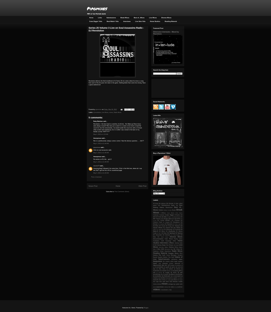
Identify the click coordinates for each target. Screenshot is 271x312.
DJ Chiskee (175, 220)
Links (100, 17)
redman (166, 287)
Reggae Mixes (173, 253)
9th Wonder (170, 203)
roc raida (171, 287)
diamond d (178, 263)
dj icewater (163, 270)
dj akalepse (178, 265)
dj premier (179, 274)
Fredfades (156, 241)
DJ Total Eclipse (175, 235)
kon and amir (164, 281)
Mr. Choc (177, 249)
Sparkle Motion (162, 257)
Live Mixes (153, 17)
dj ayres (172, 267)
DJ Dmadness (175, 222)
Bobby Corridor (168, 210)
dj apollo (166, 267)
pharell (155, 287)
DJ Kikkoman (168, 229)
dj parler (165, 274)
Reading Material (171, 21)
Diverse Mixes (166, 17)
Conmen (161, 215)
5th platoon (162, 203)
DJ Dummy (161, 224)
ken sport (180, 279)
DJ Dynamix (169, 224)
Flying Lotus (178, 239)
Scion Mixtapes (171, 255)
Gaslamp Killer (171, 241)
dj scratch (177, 276)
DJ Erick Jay (176, 224)
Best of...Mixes (139, 17)
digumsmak (157, 265)
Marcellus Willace (163, 247)
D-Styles (177, 215)
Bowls (174, 210)
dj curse (178, 267)
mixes (111, 112)
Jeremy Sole (179, 243)
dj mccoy (159, 272)
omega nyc (172, 284)
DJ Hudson (166, 227)
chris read (173, 261)
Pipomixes (97, 8)
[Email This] (125, 110)
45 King (155, 203)
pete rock (179, 284)
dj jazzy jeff (177, 270)
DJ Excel (162, 226)
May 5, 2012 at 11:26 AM (101, 173)
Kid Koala (176, 245)
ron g (175, 287)
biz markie (166, 261)
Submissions (111, 17)
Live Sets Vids (140, 21)
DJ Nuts (164, 233)
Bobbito (161, 210)
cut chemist (163, 263)
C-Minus (163, 213)
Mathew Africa (173, 247)
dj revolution (97, 112)
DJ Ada (164, 217)
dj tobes (180, 278)
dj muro (173, 272)
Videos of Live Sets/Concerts (167, 258)
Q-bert (162, 251)
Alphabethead (165, 205)
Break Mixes (124, 17)
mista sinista (157, 284)
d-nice (171, 263)
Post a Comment (96, 177)
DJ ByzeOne (176, 218)
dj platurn (172, 274)
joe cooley (168, 279)
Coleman (156, 215)
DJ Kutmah (176, 229)
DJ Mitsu (162, 231)
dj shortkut (162, 278)
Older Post (142, 186)
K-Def (155, 245)
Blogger (146, 308)
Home (91, 17)
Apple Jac (174, 205)
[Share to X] (129, 110)
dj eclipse (170, 269)
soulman (179, 287)
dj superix (174, 278)
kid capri (156, 281)
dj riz (172, 276)
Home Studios (155, 21)
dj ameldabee (159, 267)
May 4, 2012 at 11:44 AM (101, 143)
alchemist (174, 259)
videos (156, 289)
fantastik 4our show (159, 280)
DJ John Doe (160, 229)
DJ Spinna (179, 233)
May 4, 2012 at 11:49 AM (101, 162)
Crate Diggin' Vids (95, 21)
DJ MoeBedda (170, 231)
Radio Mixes (117, 112)
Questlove (168, 251)
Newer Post (93, 186)
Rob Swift (162, 255)
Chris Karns (178, 213)
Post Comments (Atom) (122, 191)
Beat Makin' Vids (113, 21)
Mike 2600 (160, 249)
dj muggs (166, 272)
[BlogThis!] (127, 110)
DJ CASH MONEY (163, 220)
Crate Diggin (169, 215)
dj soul (168, 278)
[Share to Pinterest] (133, 110)
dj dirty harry (160, 269)
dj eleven (177, 269)
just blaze (174, 280)
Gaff (162, 241)
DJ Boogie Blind (166, 218)
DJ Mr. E (159, 233)
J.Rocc (171, 243)
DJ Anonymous (176, 217)
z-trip (169, 290)
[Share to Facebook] (131, 110)
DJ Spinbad (171, 233)
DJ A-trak (158, 217)
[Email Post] (121, 109)
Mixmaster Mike (169, 249)
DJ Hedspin (176, 226)
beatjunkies (157, 261)
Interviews (127, 21)
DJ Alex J (169, 217)
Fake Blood (169, 239)
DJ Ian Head (175, 227)
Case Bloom (170, 213)
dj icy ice (170, 270)
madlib (180, 281)
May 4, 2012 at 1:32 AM (100, 134)
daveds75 (96, 166)
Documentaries (158, 239)
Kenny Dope (161, 245)
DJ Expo (168, 226)
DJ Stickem (166, 235)
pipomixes (96, 147)
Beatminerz (169, 207)
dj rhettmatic (166, 276)
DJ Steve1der (157, 235)
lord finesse (174, 281)
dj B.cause (171, 265)
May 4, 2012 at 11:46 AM (101, 152)
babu (180, 259)
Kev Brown (169, 245)
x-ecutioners (164, 290)
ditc (166, 265)
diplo (163, 265)
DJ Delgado (166, 222)
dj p (162, 274)
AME (159, 205)
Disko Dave (164, 237)
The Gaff (171, 257)
